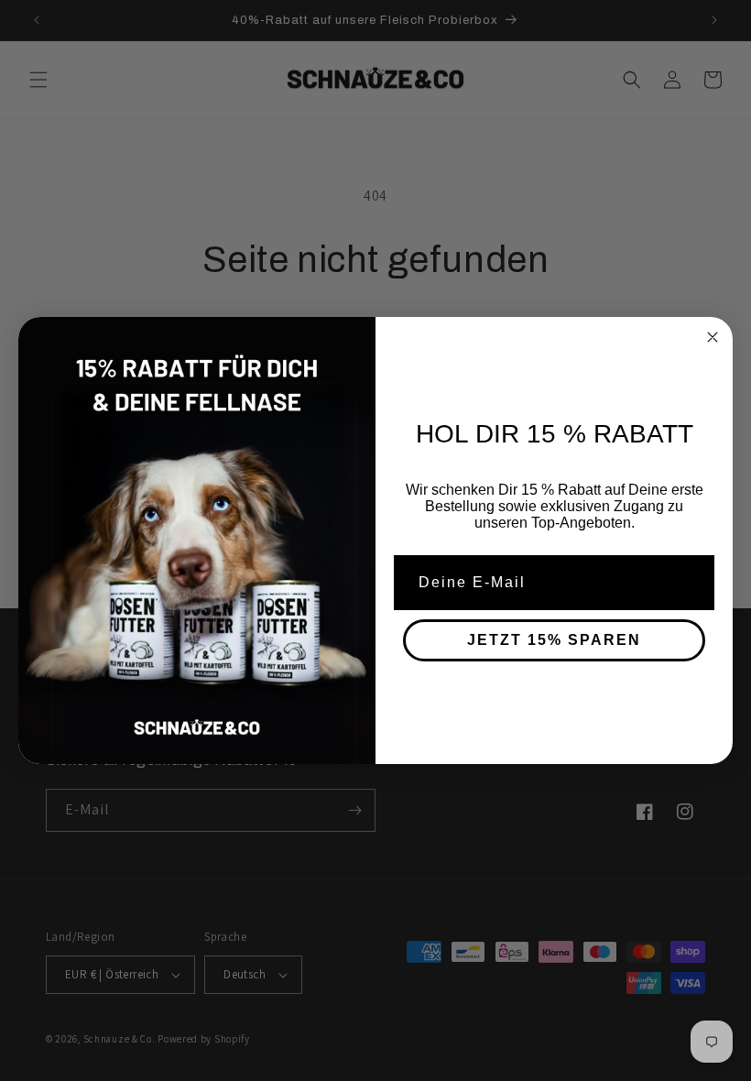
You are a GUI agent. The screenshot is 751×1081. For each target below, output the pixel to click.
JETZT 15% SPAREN (554, 640)
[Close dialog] (713, 337)
